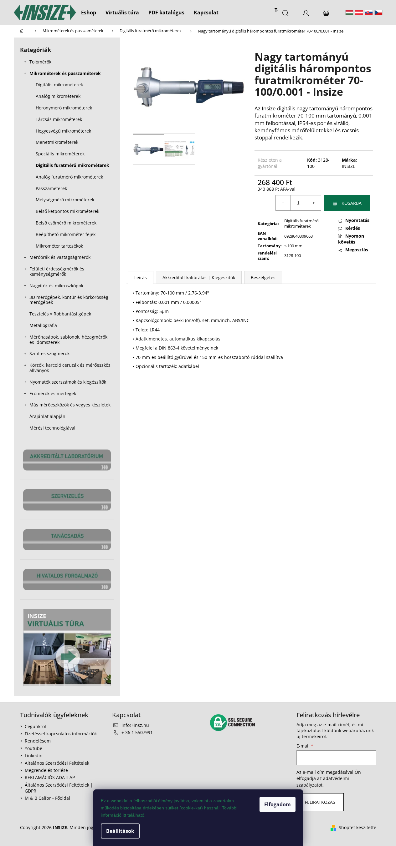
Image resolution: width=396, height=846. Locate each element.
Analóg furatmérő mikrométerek (69, 177)
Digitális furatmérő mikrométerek (72, 165)
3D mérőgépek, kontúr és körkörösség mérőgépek (68, 299)
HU (349, 12)
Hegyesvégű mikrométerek (63, 131)
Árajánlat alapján (47, 416)
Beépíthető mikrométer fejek (65, 234)
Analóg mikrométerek (58, 96)
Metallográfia (43, 325)
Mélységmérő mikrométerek (65, 200)
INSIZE (348, 166)
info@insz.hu (135, 725)
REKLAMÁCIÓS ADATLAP (50, 777)
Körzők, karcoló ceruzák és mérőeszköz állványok (70, 367)
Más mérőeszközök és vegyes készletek (70, 405)
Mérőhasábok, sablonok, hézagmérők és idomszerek (68, 339)
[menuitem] (88, 12)
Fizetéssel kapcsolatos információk (61, 734)
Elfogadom (277, 804)
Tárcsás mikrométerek (59, 119)
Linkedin (34, 755)
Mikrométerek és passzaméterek (65, 73)
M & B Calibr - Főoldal (47, 798)
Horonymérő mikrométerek (64, 108)
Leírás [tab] (140, 277)
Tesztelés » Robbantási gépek (60, 314)
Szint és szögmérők (49, 353)
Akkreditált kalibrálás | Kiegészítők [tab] (198, 277)
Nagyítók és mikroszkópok (56, 286)
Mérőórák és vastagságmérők (59, 257)
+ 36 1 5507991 (137, 732)
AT (359, 12)
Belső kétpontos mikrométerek (67, 211)
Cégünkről (35, 726)
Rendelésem (38, 741)
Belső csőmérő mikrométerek (66, 223)
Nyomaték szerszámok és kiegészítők (67, 382)
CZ (378, 12)
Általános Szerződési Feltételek (57, 763)
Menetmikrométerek (57, 142)
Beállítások (120, 831)
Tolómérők (40, 62)
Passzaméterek (51, 188)
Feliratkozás (320, 802)
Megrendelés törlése (46, 770)
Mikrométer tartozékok (59, 246)
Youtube (33, 748)
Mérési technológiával (52, 428)
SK (369, 12)
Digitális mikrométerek (59, 85)
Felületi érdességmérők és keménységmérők (56, 271)
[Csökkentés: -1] (283, 202)
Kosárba (352, 203)
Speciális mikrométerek (60, 154)
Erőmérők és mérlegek (52, 393)
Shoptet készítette (357, 827)
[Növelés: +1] (313, 202)
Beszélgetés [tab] (263, 277)
